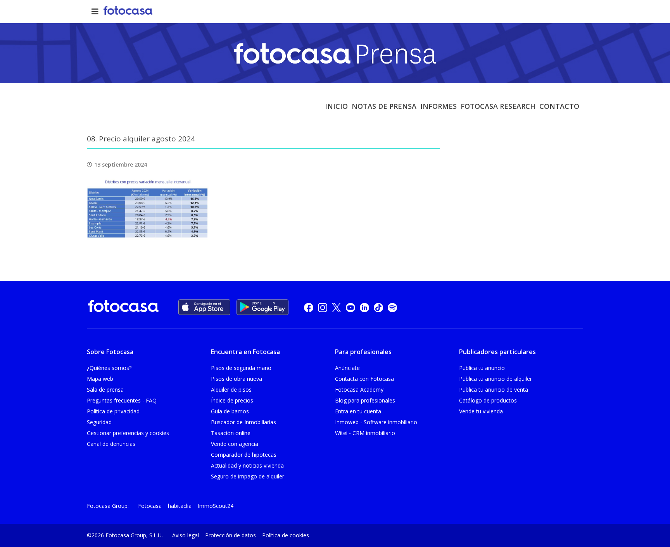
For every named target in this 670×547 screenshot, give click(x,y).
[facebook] (308, 307)
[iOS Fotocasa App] (204, 307)
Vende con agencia (234, 443)
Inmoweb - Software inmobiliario (376, 422)
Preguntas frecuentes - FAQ (122, 400)
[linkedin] (364, 307)
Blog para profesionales (365, 400)
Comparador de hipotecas (243, 454)
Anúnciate (347, 368)
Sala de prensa (105, 389)
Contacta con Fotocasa (364, 378)
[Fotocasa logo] (123, 307)
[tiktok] (378, 307)
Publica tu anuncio (482, 368)
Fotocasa (150, 505)
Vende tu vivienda (481, 411)
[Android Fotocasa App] (262, 307)
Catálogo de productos (488, 400)
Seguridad (99, 422)
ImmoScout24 (215, 505)
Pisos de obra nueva (236, 378)
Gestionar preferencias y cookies (128, 433)
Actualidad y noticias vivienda (247, 465)
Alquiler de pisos (231, 389)
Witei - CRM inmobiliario (365, 433)
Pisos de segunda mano (241, 368)
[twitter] (336, 307)
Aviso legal (185, 535)
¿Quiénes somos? (109, 368)
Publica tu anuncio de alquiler (495, 378)
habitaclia (180, 505)
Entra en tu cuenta (358, 411)
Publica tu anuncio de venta (493, 389)
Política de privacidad (113, 411)
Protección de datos (230, 535)
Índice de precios (232, 400)
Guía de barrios (230, 411)
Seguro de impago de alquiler (247, 476)
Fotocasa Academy (359, 389)
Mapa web (100, 378)
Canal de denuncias (111, 443)
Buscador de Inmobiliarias (243, 422)
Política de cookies (285, 535)
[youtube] (350, 307)
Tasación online (230, 433)
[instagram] (322, 307)
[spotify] (392, 307)
